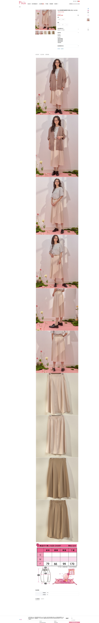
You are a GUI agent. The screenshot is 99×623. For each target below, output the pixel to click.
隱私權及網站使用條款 (42, 622)
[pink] (22, 2)
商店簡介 (40, 621)
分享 (59, 48)
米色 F (59, 19)
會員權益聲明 (56, 622)
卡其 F (63, 19)
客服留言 (55, 621)
